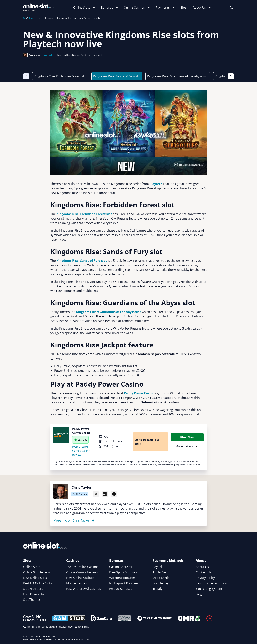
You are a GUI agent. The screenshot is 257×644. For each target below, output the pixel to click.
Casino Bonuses (120, 567)
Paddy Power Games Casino (81, 430)
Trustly (157, 589)
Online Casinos (134, 7)
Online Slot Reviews (37, 572)
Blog (183, 7)
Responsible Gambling (211, 583)
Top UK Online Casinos (82, 567)
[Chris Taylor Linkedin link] (105, 494)
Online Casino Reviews (82, 572)
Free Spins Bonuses (123, 572)
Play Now (187, 437)
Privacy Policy (205, 578)
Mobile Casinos (77, 583)
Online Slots (81, 7)
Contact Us (203, 572)
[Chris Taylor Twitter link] (96, 494)
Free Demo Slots (34, 594)
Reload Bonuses (120, 589)
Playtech (156, 184)
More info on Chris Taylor (71, 520)
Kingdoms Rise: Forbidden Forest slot (60, 76)
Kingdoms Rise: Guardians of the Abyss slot (177, 76)
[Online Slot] (38, 7)
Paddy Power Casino (139, 393)
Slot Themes (32, 599)
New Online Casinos (80, 578)
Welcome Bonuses (122, 578)
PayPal (157, 567)
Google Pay (161, 583)
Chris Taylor (47, 54)
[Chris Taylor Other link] (114, 494)
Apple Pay (160, 572)
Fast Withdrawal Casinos (83, 589)
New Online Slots (35, 578)
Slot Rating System (209, 589)
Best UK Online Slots (37, 583)
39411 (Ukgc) (111, 446)
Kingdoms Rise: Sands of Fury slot (117, 76)
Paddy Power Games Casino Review (81, 450)
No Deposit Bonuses (123, 583)
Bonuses (107, 7)
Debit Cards (161, 578)
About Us (199, 7)
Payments (163, 7)
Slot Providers (33, 589)
